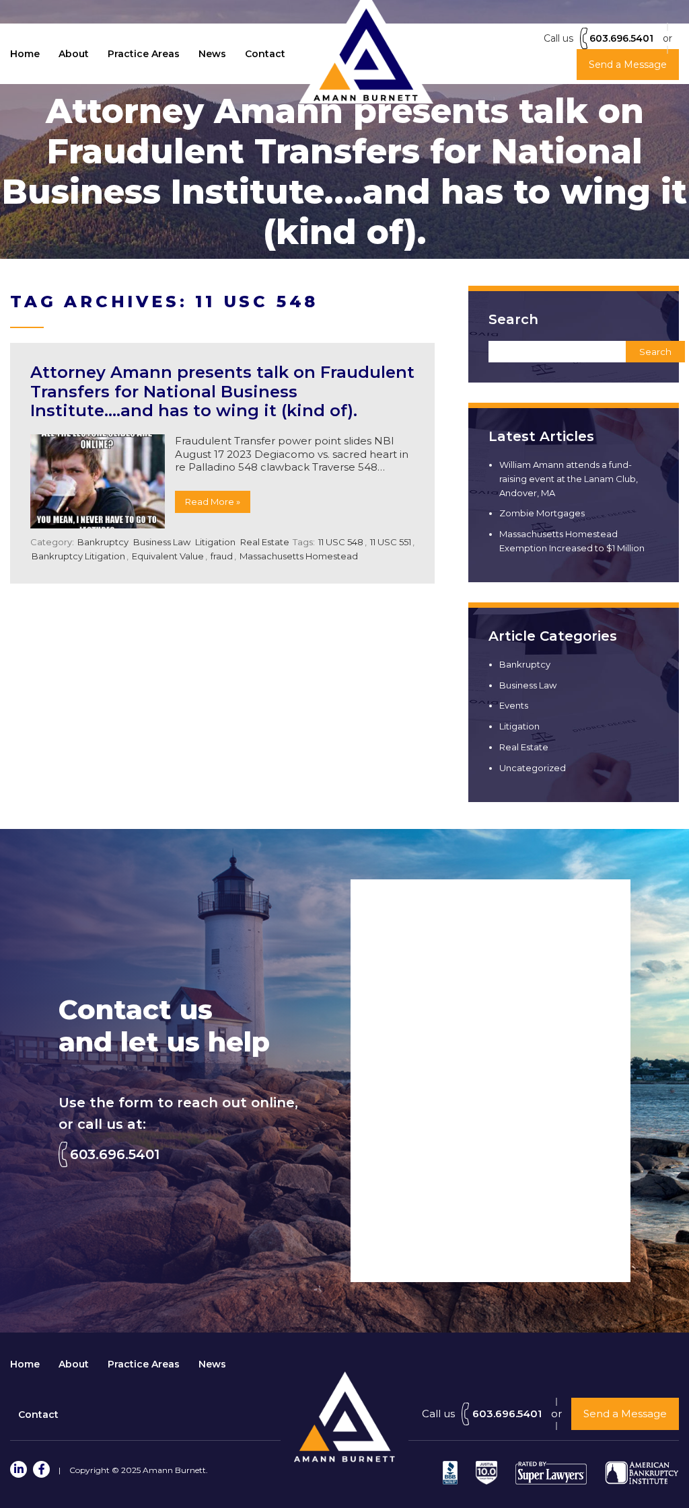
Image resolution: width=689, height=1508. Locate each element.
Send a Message (625, 1413)
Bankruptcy (103, 542)
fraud (222, 556)
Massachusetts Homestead (299, 556)
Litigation (215, 542)
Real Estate (264, 542)
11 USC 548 (340, 542)
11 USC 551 (390, 542)
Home (25, 54)
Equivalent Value (168, 556)
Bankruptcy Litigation (78, 556)
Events (513, 705)
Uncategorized (532, 767)
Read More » (212, 501)
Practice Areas (144, 54)
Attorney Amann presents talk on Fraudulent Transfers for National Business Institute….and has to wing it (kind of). (222, 391)
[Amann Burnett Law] (344, 1458)
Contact (265, 54)
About (74, 54)
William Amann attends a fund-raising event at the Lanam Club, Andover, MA (568, 478)
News (212, 54)
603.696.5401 (621, 38)
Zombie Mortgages (542, 513)
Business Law (161, 542)
